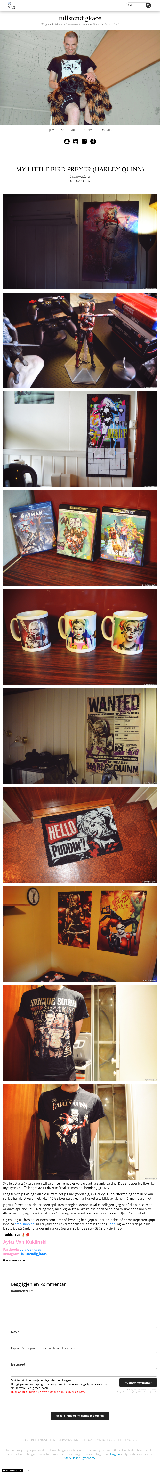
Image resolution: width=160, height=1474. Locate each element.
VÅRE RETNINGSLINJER (39, 1440)
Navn (15, 1332)
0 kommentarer (80, 176)
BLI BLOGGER (128, 1440)
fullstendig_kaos (34, 1254)
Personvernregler (129, 1392)
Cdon (112, 1224)
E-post (44, 1348)
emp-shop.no (25, 1224)
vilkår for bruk (143, 1392)
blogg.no (114, 1454)
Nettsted (18, 1364)
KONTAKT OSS (105, 1440)
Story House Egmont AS (79, 1458)
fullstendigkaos (80, 19)
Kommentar (22, 1291)
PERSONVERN (68, 1440)
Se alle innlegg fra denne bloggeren (80, 1415)
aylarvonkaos (30, 1249)
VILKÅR (87, 1440)
